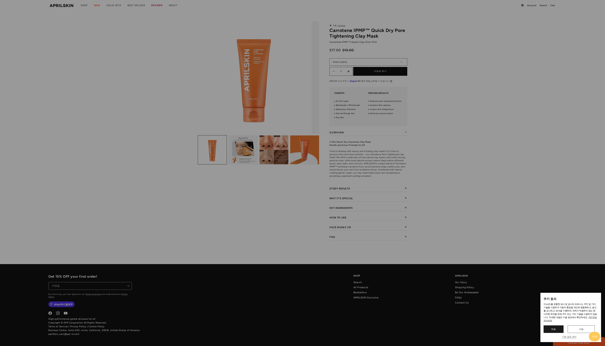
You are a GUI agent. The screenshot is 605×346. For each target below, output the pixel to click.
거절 (581, 329)
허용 (553, 329)
